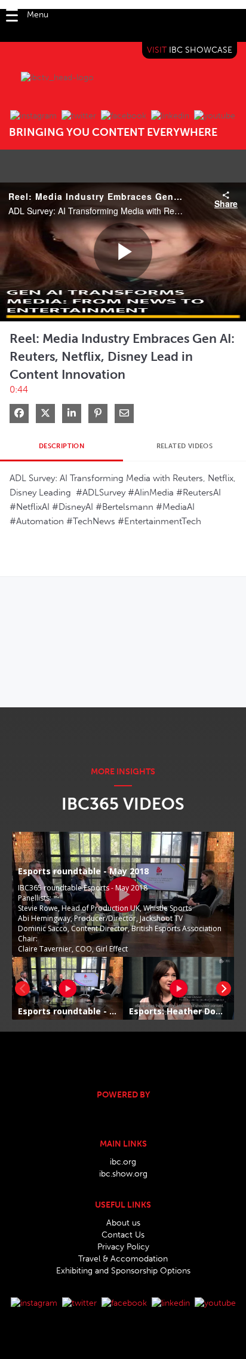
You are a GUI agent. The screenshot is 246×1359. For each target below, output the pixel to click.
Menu (37, 15)
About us (123, 1223)
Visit (189, 50)
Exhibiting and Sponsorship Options (123, 1271)
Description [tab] (61, 446)
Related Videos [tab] (184, 446)
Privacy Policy (123, 1247)
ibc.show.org (123, 1174)
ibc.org (123, 1162)
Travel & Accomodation (123, 1259)
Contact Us (123, 1235)
